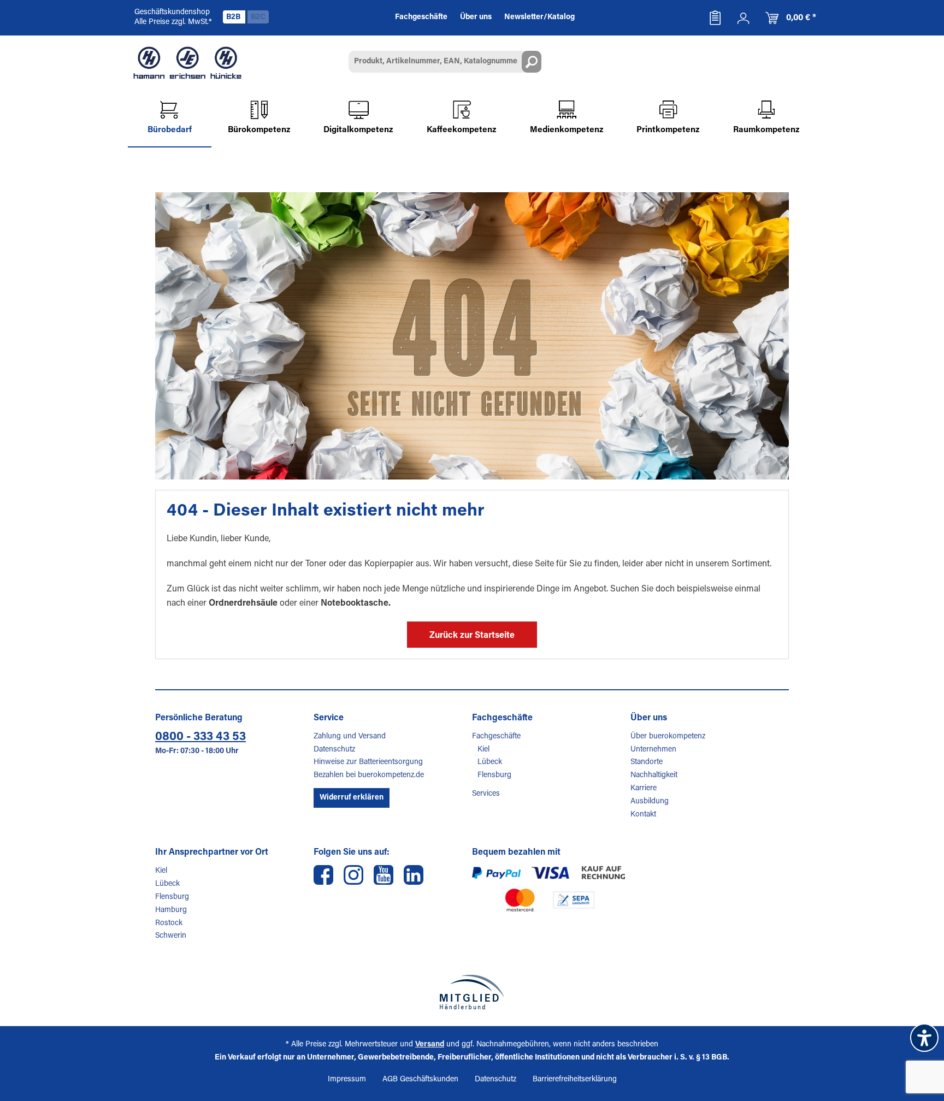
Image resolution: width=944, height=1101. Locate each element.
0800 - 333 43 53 (200, 737)
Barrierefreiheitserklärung (575, 1080)
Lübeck (489, 762)
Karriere (643, 788)
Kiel (483, 750)
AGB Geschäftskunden (420, 1080)
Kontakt (643, 815)
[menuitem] (715, 18)
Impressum (347, 1080)
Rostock (168, 923)
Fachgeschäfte (496, 737)
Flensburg (494, 775)
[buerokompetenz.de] (187, 62)
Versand (429, 1045)
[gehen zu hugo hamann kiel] (353, 875)
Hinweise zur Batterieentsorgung (368, 762)
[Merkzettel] (715, 18)
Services (486, 794)
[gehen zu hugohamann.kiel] (323, 875)
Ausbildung (649, 802)
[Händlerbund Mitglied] (472, 992)
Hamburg (171, 910)
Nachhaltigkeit (653, 775)
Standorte (646, 762)
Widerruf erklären (352, 798)
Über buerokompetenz (667, 737)
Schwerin (170, 936)
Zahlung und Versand (350, 737)
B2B (234, 17)
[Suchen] (531, 62)
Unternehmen (653, 750)
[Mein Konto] (743, 18)
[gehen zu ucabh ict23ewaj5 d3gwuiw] (383, 875)
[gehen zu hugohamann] (413, 875)
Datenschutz (334, 750)
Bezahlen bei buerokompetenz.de (369, 775)
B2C (258, 17)
